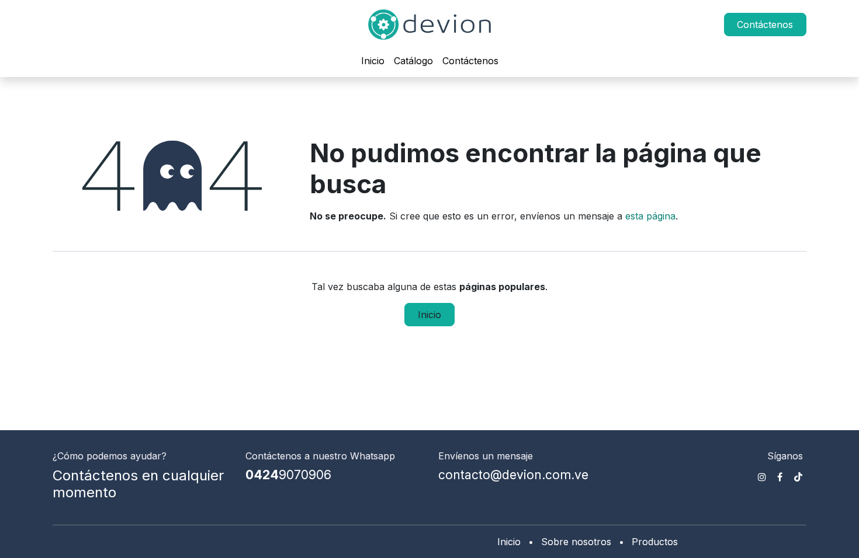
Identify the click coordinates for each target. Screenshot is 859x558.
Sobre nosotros (576, 541)
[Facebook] (780, 477)
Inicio (429, 314)
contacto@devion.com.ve (513, 475)
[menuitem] (372, 60)
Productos (655, 541)
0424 (288, 475)
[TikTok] (798, 477)
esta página (650, 216)
